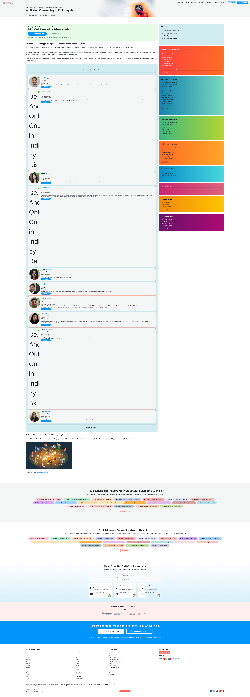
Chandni (43, 269)
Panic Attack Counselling (168, 93)
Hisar (77, 657)
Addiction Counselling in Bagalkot (60, 538)
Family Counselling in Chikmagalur (124, 506)
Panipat (77, 659)
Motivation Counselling (167, 223)
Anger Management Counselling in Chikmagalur (49, 499)
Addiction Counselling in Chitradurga (207, 542)
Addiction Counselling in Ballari (126, 538)
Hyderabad (28, 665)
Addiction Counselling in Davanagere (114, 545)
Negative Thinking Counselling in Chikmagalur (77, 499)
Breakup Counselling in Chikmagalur (66, 502)
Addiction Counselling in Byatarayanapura (43, 542)
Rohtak (77, 655)
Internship (216, 2)
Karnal (77, 661)
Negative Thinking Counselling (169, 101)
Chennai (28, 653)
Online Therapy (112, 657)
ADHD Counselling (166, 127)
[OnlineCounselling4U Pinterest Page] (220, 691)
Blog (110, 672)
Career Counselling (166, 171)
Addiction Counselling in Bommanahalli (210, 538)
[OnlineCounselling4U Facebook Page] (211, 691)
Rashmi (43, 313)
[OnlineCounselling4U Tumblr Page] (222, 691)
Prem (42, 77)
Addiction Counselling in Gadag (160, 545)
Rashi (42, 187)
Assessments (200, 2)
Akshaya (43, 329)
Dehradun (78, 652)
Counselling (112, 655)
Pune (27, 661)
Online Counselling (113, 659)
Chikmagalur (34, 15)
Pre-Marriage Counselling (168, 53)
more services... (165, 72)
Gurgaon (28, 667)
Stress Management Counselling (169, 82)
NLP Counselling (166, 202)
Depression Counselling (167, 86)
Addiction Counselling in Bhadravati (147, 538)
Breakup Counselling (167, 57)
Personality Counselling (167, 107)
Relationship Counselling (168, 63)
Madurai (78, 672)
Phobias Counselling (167, 225)
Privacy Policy (112, 665)
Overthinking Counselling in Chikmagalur (111, 502)
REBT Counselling (166, 206)
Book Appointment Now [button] (38, 33)
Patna (77, 663)
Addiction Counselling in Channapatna (114, 542)
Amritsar (78, 671)
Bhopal (77, 674)
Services (179, 2)
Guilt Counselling (166, 156)
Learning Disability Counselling (169, 122)
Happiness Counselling (167, 154)
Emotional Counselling (167, 108)
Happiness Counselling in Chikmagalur (171, 506)
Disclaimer (111, 669)
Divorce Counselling (167, 65)
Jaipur (27, 671)
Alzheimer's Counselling (167, 219)
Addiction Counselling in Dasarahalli (91, 545)
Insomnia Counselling (167, 103)
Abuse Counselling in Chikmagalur (77, 506)
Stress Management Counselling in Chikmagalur (127, 499)
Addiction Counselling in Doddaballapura (137, 545)
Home (28, 15)
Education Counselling (167, 173)
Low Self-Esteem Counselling (169, 147)
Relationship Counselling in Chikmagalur (177, 499)
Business (209, 2)
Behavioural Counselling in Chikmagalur (184, 502)
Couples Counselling (167, 59)
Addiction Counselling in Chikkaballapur (138, 542)
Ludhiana (28, 678)
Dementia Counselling (167, 221)
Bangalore (28, 659)
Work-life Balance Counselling (169, 175)
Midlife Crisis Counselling (168, 152)
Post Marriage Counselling (168, 55)
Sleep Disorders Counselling (168, 105)
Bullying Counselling (167, 95)
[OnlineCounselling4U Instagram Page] (217, 691)
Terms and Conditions (114, 667)
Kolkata (27, 657)
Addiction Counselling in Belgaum (105, 538)
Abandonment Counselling (168, 124)
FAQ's (110, 663)
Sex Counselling (166, 61)
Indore (77, 669)
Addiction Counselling (167, 148)
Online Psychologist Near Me (116, 661)
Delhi (27, 652)
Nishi (42, 91)
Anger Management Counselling (169, 84)
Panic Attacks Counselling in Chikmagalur (159, 502)
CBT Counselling (166, 204)
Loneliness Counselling (167, 158)
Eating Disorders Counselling (169, 97)
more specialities (125, 511)
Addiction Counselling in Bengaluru (38, 538)
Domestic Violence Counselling (169, 69)
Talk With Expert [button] (46, 86)
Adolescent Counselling (167, 126)
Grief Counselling (166, 150)
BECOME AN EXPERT (243, 2)
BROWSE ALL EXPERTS (91, 427)
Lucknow (28, 674)
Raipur (27, 676)
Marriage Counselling (167, 52)
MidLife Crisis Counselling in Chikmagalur (100, 506)
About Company (113, 652)
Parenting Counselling (167, 133)
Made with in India (125, 691)
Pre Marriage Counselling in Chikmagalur (202, 499)
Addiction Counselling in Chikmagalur (162, 542)
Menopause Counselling (167, 189)
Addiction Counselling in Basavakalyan (83, 538)
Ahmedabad (29, 669)
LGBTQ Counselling (166, 67)
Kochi (77, 654)
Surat (27, 672)
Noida (27, 655)
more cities (125, 550)
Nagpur (77, 665)
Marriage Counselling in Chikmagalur (135, 502)
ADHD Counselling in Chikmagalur (43, 502)
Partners (111, 671)
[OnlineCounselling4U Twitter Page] (214, 691)
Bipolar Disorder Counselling (169, 91)
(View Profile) (48, 77)
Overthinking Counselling (168, 99)
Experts (193, 2)
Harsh (42, 298)
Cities (186, 2)
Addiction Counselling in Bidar (168, 538)
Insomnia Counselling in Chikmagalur (153, 499)
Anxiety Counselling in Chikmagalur (102, 499)
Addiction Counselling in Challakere (67, 542)
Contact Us (232, 2)
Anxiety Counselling (166, 88)
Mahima (43, 173)
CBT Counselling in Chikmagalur (207, 502)
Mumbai (28, 663)
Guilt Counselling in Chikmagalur (88, 502)
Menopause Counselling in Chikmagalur (147, 506)
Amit (42, 283)
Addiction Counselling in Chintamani (185, 542)
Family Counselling (166, 131)
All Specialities (79, 678)
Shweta (43, 411)
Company (222, 2)
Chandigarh (78, 676)
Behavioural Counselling (168, 129)
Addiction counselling (42, 472)
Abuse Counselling (166, 90)
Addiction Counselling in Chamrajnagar (90, 542)
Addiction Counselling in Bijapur (188, 538)
